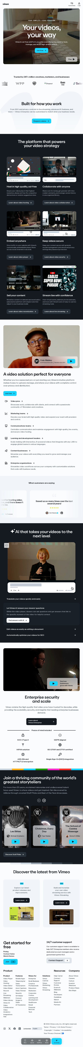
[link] (41, 50)
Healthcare (32, 1002)
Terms (46, 1027)
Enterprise (32, 979)
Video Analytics (6, 1011)
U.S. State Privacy (64, 1027)
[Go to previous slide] (39, 800)
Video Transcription (20, 985)
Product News (74, 988)
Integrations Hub (7, 1016)
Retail (30, 1005)
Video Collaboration (8, 1006)
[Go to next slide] (44, 800)
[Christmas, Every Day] (44, 841)
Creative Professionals (33, 985)
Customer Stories (57, 984)
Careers (72, 978)
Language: (27, 1028)
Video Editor (7, 986)
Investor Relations (72, 984)
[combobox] (37, 1028)
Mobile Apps (20, 979)
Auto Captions (21, 988)
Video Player (7, 979)
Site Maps (72, 991)
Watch (56, 1000)
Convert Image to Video (19, 1000)
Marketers (32, 991)
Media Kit (57, 1002)
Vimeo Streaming (46, 989)
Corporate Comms (32, 994)
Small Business (33, 981)
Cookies (57, 1030)
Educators (32, 988)
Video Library (8, 1000)
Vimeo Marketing (46, 984)
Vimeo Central (45, 980)
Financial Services (31, 1008)
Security (19, 993)
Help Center (58, 976)
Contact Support (57, 979)
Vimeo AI (6, 1003)
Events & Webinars (57, 989)
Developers (58, 995)
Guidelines (57, 997)
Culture (71, 981)
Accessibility (66, 1030)
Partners (57, 1005)
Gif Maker (19, 996)
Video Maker (8, 988)
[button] (71, 4)
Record (6, 991)
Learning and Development (33, 999)
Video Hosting (6, 982)
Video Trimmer (21, 991)
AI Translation (21, 1005)
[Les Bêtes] (15, 841)
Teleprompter (20, 981)
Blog (55, 992)
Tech (30, 1012)
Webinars (6, 998)
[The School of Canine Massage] (73, 841)
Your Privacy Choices (52, 1033)
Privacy (53, 1027)
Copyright (48, 1030)
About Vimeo (73, 976)
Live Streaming (7, 994)
